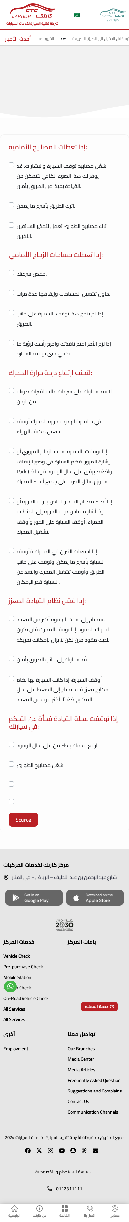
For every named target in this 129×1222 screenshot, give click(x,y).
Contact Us (78, 1101)
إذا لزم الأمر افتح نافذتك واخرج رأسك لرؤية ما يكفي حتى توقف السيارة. (64, 348)
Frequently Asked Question (94, 1080)
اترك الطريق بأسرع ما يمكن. (46, 206)
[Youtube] (64, 1153)
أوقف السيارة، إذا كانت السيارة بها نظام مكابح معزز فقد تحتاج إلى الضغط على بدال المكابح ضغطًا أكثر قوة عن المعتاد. (62, 690)
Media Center (81, 1059)
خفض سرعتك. (32, 273)
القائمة (64, 1215)
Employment (15, 1048)
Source (23, 820)
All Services (14, 1009)
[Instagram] (53, 1153)
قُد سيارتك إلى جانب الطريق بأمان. (52, 659)
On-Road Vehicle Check (26, 998)
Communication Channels (93, 1112)
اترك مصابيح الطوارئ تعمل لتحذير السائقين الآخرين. (62, 231)
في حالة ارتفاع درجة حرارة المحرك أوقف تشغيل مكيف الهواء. (59, 426)
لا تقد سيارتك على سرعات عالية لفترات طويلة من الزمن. (64, 396)
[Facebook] (30, 1153)
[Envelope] (98, 1153)
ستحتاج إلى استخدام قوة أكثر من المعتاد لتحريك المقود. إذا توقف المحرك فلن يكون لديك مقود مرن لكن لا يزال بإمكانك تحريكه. (63, 629)
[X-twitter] (42, 1153)
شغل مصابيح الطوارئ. (40, 765)
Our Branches (81, 1048)
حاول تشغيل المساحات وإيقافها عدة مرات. (63, 294)
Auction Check (17, 987)
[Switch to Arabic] (76, 14)
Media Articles (81, 1069)
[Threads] (87, 1153)
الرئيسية (14, 1215)
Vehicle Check (16, 956)
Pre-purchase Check (23, 966)
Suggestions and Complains (95, 1091)
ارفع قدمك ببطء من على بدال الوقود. (57, 745)
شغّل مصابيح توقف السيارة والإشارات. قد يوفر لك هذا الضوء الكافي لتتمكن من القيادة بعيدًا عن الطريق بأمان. (61, 176)
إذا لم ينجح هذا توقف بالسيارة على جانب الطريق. (60, 318)
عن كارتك (39, 1215)
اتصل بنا (89, 1215)
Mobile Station (17, 977)
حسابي (115, 1215)
